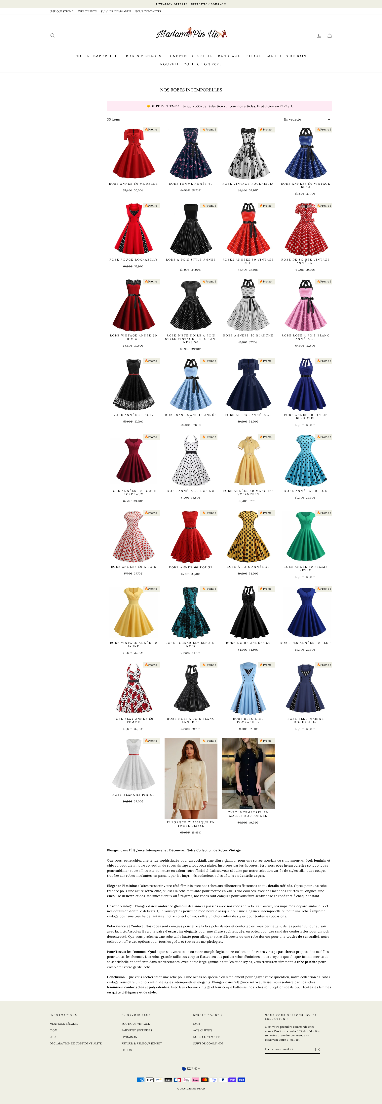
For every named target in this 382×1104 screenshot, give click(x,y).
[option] (191, 4)
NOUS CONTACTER (148, 11)
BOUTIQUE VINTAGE (136, 1024)
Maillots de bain (287, 56)
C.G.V (53, 1030)
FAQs (196, 1024)
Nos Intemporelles (97, 56)
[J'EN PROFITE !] (317, 1049)
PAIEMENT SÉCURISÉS (137, 1030)
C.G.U (53, 1037)
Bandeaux (229, 56)
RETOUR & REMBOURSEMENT (142, 1043)
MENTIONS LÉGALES (64, 1024)
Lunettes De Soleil (190, 56)
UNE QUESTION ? (62, 11)
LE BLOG (128, 1050)
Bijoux (253, 56)
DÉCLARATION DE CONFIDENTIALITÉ (76, 1043)
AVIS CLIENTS (87, 11)
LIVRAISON (129, 1037)
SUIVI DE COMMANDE (116, 11)
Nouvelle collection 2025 (191, 64)
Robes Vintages (144, 56)
